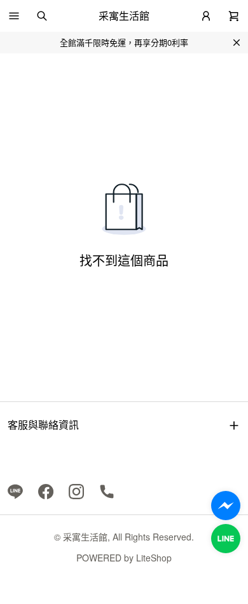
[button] (14, 16)
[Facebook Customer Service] (225, 505)
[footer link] (15, 490)
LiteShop (154, 557)
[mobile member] (206, 16)
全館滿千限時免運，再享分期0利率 (124, 42)
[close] (236, 42)
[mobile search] (42, 16)
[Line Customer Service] (225, 538)
